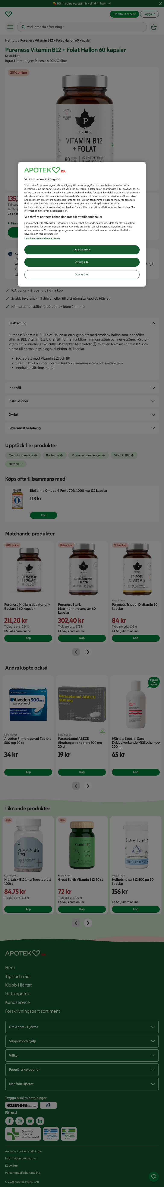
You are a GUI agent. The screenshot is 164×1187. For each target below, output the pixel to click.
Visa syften (82, 274)
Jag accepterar (82, 249)
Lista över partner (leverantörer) (42, 238)
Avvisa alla (81, 261)
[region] (82, 224)
